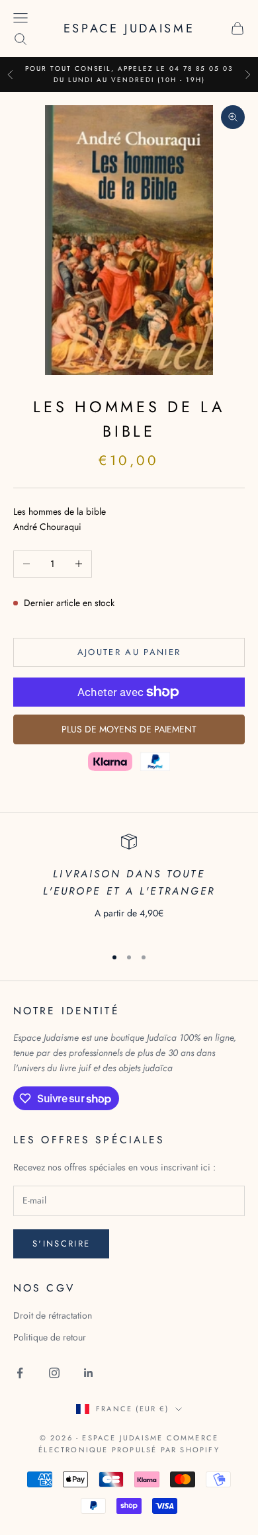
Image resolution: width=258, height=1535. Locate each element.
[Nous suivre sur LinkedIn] (88, 1373)
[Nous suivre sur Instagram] (54, 1373)
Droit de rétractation (52, 1315)
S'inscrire (61, 1243)
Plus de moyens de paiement (129, 729)
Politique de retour (49, 1337)
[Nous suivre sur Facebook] (19, 1373)
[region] (129, 884)
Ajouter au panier (129, 652)
